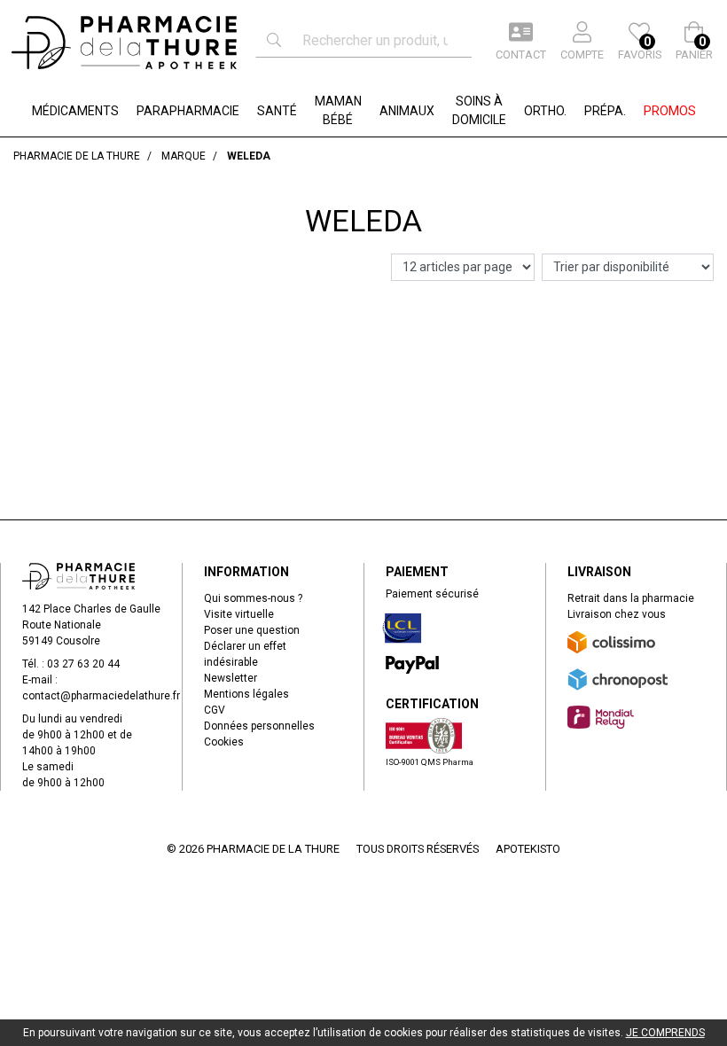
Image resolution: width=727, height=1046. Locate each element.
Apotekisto (528, 848)
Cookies (224, 742)
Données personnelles (259, 726)
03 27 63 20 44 (83, 664)
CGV (214, 710)
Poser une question (252, 630)
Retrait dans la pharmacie (630, 598)
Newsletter (230, 678)
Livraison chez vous (616, 614)
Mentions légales (246, 694)
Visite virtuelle (239, 614)
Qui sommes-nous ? (253, 598)
